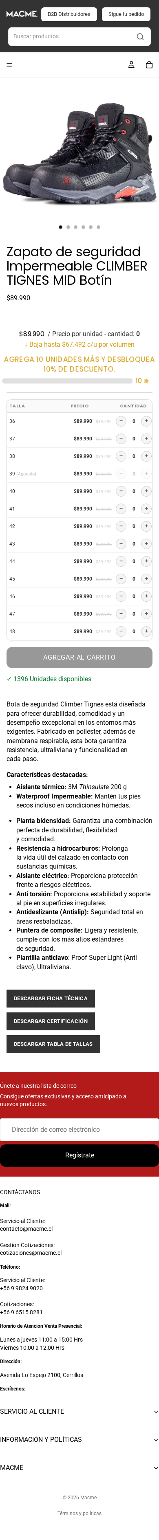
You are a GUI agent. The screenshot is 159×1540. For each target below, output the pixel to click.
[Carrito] (149, 65)
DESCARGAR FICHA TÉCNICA (51, 998)
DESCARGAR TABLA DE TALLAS (53, 1044)
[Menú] (9, 64)
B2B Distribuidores (69, 14)
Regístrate (79, 1155)
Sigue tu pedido (126, 14)
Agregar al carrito (79, 657)
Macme (88, 1497)
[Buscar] (140, 36)
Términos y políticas (79, 1513)
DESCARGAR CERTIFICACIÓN (51, 1021)
